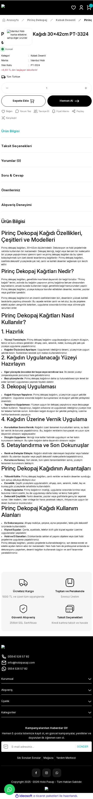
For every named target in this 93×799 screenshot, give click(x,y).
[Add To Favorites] (7, 111)
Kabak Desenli (38, 55)
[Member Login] (81, 7)
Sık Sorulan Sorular (29, 757)
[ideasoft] (23, 796)
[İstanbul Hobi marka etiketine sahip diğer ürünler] (18, 36)
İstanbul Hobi (38, 60)
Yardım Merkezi (66, 757)
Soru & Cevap (12, 175)
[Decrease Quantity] (5, 88)
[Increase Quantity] (88, 88)
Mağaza (48, 757)
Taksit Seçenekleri (16, 146)
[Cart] (89, 7)
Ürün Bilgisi (10, 131)
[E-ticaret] (46, 795)
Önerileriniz (10, 190)
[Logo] (34, 7)
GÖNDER (82, 746)
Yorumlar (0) (11, 161)
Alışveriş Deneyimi (16, 205)
